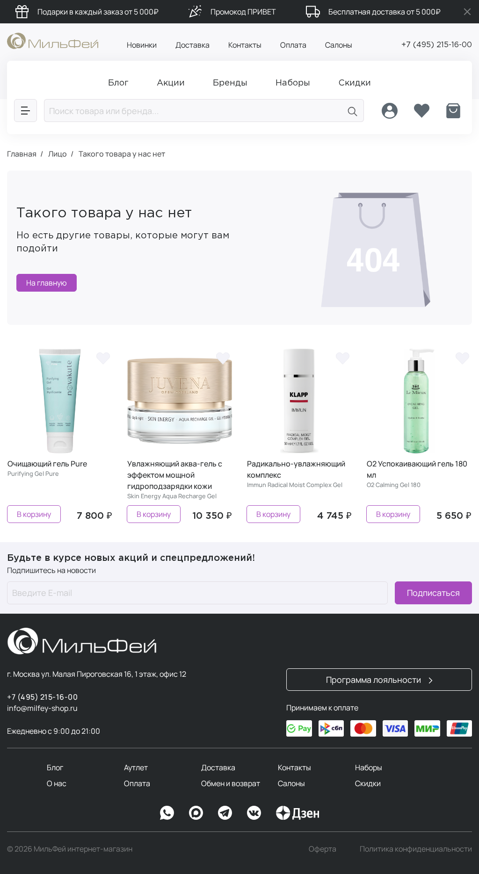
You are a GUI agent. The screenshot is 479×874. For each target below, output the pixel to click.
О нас (56, 783)
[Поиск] (352, 110)
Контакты (244, 45)
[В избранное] (103, 358)
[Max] (195, 812)
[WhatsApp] (166, 812)
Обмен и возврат (230, 783)
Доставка (192, 45)
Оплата (293, 45)
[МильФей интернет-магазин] (52, 40)
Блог (55, 767)
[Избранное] (421, 110)
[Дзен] (298, 812)
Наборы (368, 767)
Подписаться (433, 592)
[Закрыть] (467, 11)
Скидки (368, 783)
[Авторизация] (389, 110)
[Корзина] (453, 110)
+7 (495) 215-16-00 (436, 45)
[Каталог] (25, 110)
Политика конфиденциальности (416, 849)
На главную (46, 283)
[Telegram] (225, 812)
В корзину (34, 514)
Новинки (142, 45)
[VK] (254, 812)
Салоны (338, 45)
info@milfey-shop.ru (42, 708)
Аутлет (136, 767)
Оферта (322, 849)
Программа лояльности (374, 679)
